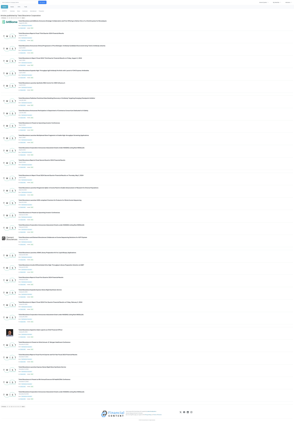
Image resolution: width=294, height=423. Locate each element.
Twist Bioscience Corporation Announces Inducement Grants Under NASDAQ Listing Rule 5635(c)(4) (51, 148)
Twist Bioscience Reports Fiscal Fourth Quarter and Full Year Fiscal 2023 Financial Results (48, 354)
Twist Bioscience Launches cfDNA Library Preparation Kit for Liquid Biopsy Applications (47, 252)
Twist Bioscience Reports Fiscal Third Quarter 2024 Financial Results (41, 33)
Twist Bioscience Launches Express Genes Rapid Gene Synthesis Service (42, 367)
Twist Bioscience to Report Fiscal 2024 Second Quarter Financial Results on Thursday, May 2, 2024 (51, 175)
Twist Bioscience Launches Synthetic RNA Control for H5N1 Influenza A (42, 83)
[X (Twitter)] (180, 414)
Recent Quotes (263, 2)
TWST (32, 28)
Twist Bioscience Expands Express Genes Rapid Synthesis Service (40, 290)
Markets (4, 7)
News (18, 11)
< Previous (3, 18)
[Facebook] (184, 414)
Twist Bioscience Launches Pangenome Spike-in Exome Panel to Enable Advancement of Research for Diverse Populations (58, 188)
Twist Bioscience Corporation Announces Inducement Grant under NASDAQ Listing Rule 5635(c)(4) (51, 314)
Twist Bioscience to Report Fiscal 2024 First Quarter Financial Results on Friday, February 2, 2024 (50, 302)
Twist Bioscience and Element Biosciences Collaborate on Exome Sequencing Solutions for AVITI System (53, 237)
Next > (23, 18)
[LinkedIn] (187, 414)
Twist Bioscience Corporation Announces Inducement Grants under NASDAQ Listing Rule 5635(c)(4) (51, 225)
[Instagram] (191, 414)
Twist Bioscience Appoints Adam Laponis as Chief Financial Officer (40, 330)
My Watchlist (276, 2)
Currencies (25, 11)
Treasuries (41, 11)
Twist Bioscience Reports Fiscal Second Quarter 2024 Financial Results (42, 160)
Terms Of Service (158, 414)
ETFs (19, 7)
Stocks (12, 7)
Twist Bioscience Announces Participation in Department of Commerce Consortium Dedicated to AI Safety (53, 110)
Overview (12, 11)
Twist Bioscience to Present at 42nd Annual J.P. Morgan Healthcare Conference (44, 342)
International (33, 11)
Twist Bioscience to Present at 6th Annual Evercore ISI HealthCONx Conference (44, 379)
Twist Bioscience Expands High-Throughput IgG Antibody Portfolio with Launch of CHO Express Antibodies (54, 70)
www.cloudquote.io (151, 411)
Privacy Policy (148, 414)
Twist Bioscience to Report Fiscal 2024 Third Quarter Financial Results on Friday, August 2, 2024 (50, 58)
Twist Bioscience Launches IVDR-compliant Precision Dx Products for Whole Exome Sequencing (50, 200)
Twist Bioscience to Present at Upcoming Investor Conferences (39, 123)
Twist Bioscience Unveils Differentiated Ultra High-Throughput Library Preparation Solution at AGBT (51, 265)
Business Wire (22, 28)
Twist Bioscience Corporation (26, 25)
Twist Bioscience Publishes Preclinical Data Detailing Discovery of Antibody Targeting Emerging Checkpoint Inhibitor (57, 98)
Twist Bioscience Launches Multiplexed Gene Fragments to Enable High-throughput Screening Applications (54, 135)
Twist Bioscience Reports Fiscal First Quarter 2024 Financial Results (41, 277)
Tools (25, 7)
